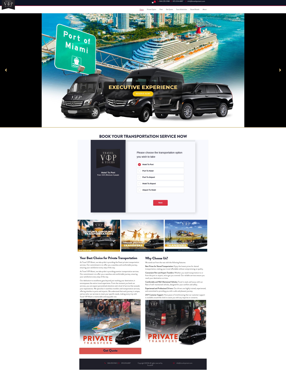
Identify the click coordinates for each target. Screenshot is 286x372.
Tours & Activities (181, 9)
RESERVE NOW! (143, 93)
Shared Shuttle (194, 9)
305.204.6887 (178, 1)
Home (142, 9)
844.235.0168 (164, 1)
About (205, 9)
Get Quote (169, 9)
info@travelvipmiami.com (184, 363)
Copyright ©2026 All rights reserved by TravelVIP (150, 364)
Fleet (161, 9)
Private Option (151, 9)
